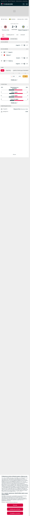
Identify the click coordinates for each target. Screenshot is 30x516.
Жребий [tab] (23, 34)
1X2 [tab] (2, 70)
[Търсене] (23, 4)
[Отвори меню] (27, 4)
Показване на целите (15, 513)
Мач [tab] (3, 34)
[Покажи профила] (5, 27)
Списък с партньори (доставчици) (10, 502)
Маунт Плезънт (22, 30)
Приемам (15, 505)
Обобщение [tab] (5, 38)
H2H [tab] (17, 34)
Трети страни (19, 491)
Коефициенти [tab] (10, 34)
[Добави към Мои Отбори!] (1, 27)
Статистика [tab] (13, 38)
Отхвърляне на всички (15, 509)
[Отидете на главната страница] (8, 4)
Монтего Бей (5, 30)
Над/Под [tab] (8, 70)
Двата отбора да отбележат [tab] (20, 70)
